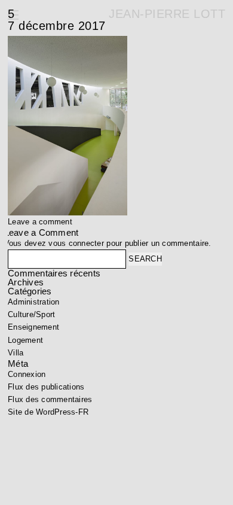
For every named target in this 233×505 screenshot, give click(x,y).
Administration (34, 301)
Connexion (26, 374)
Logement (25, 340)
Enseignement (33, 327)
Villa (15, 352)
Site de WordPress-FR (48, 411)
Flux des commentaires (50, 399)
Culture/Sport (31, 314)
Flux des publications (46, 386)
